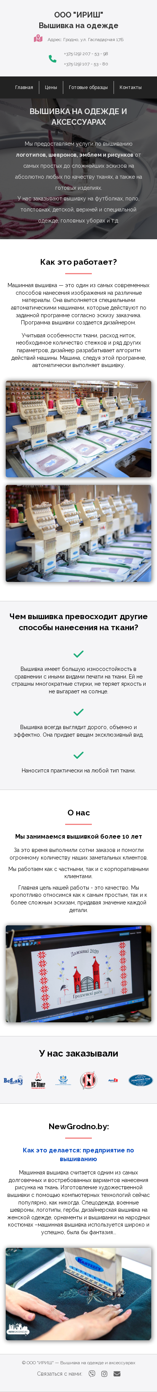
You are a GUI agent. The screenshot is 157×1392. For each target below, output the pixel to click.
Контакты (131, 87)
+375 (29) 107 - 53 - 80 (86, 64)
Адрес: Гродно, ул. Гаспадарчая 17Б (85, 39)
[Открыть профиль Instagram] (104, 1374)
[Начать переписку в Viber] (91, 1374)
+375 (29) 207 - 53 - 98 (86, 53)
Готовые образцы (88, 87)
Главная (24, 87)
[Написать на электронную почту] (117, 1374)
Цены (51, 87)
